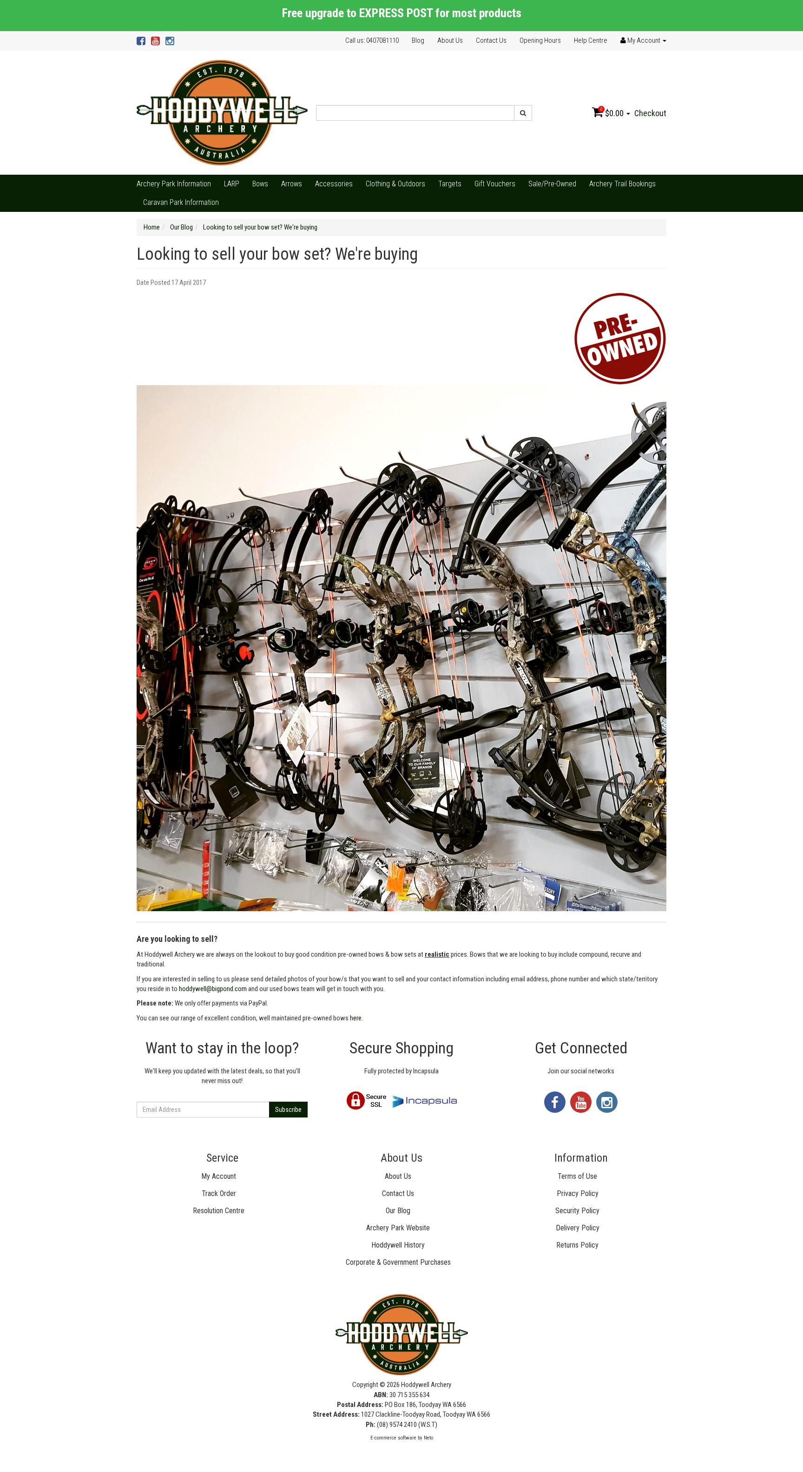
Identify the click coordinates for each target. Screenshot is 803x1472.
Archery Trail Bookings (622, 183)
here (356, 1018)
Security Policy (577, 1210)
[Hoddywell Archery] (222, 112)
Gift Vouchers (494, 183)
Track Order (219, 1193)
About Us (450, 40)
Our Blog (398, 1210)
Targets (449, 183)
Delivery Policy (577, 1227)
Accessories (334, 183)
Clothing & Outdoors (395, 183)
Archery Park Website (398, 1227)
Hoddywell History (398, 1245)
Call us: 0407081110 (372, 40)
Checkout (650, 113)
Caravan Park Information (181, 202)
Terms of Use (577, 1176)
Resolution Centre (218, 1210)
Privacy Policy (578, 1193)
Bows (260, 183)
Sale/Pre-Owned (552, 183)
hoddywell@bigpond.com (213, 989)
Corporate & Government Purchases (398, 1262)
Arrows (291, 183)
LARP (231, 183)
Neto (428, 1438)
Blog (418, 40)
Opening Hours (540, 40)
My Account (218, 1176)
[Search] (523, 113)
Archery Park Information (174, 183)
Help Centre (590, 40)
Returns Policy (577, 1245)
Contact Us (491, 40)
